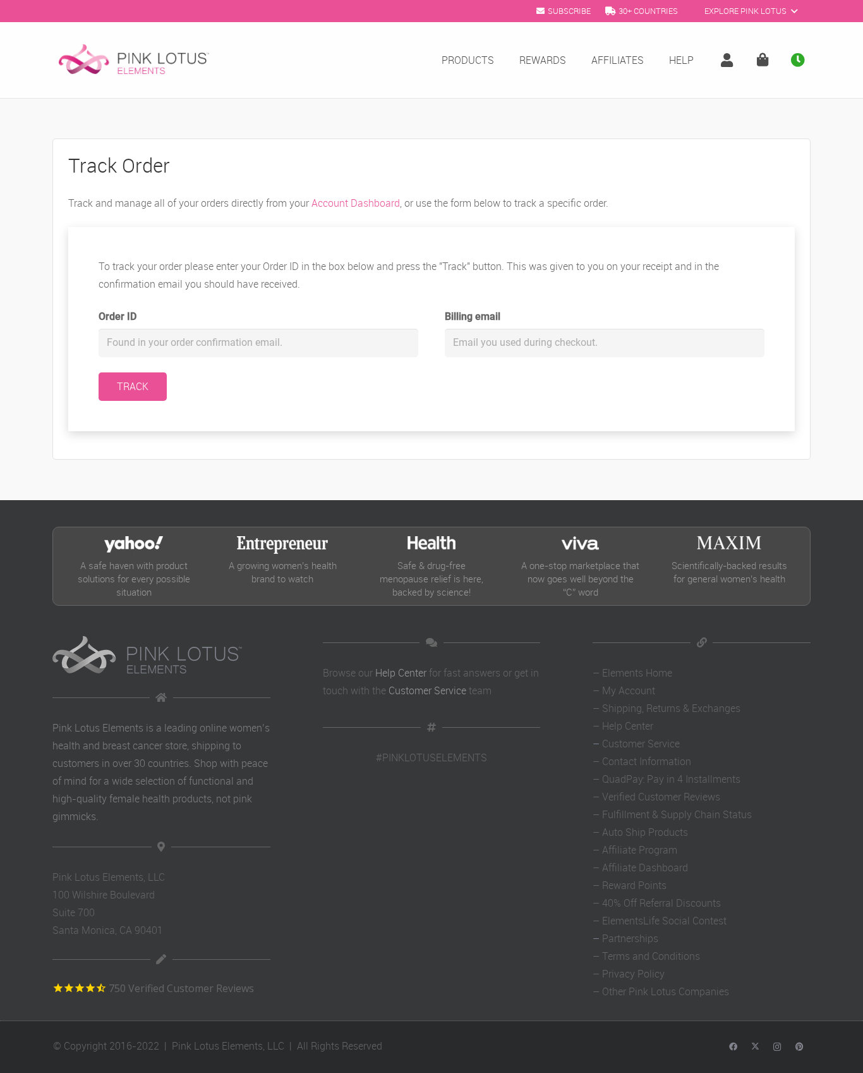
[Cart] (762, 60)
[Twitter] (755, 1047)
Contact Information (646, 761)
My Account (628, 690)
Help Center (400, 673)
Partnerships (630, 938)
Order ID (117, 316)
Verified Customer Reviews (661, 797)
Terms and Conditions (651, 956)
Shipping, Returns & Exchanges (671, 708)
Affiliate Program (639, 850)
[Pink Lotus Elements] (134, 60)
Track (132, 386)
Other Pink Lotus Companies (665, 991)
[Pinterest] (799, 1047)
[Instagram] (777, 1047)
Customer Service (427, 690)
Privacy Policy (633, 974)
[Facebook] (733, 1047)
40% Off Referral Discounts (661, 903)
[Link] (730, 60)
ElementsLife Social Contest (664, 921)
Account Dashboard (355, 203)
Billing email (472, 316)
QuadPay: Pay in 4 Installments (671, 779)
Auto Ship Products (645, 832)
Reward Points (634, 885)
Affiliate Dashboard (645, 867)
